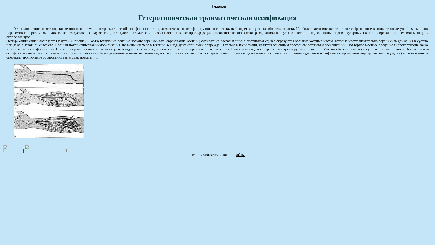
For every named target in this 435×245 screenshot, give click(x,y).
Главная (219, 6)
